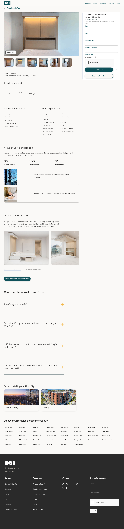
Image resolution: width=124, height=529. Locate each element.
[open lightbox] (41, 34)
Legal (35, 504)
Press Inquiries (11, 509)
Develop (103, 3)
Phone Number (89, 40)
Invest (111, 3)
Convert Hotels (91, 3)
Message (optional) (91, 47)
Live (118, 3)
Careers (8, 504)
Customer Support (40, 489)
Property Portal (39, 484)
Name (86, 26)
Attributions (38, 509)
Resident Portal (39, 494)
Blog (35, 499)
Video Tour (11, 52)
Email (86, 33)
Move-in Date (89, 54)
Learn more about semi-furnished (17, 279)
